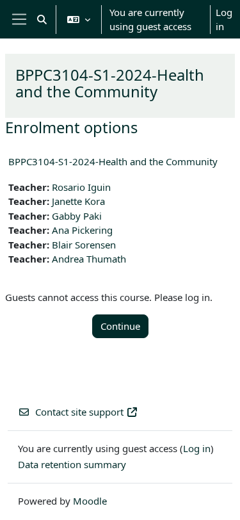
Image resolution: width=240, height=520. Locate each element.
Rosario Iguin (81, 187)
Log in (224, 19)
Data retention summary (72, 464)
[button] (42, 19)
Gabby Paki (77, 215)
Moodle (90, 500)
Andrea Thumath (89, 258)
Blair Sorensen (84, 244)
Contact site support (79, 411)
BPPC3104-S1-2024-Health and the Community (113, 161)
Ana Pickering (82, 229)
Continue (120, 326)
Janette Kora (78, 201)
